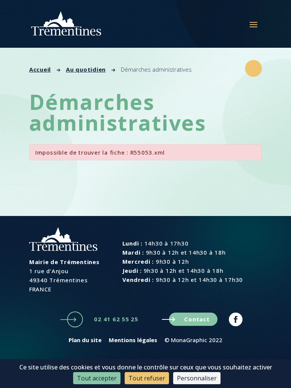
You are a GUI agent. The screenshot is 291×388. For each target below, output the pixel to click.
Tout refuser (146, 378)
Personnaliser (197, 378)
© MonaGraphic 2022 (193, 340)
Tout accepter (97, 378)
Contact (197, 319)
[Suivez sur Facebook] (235, 319)
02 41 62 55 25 (116, 319)
